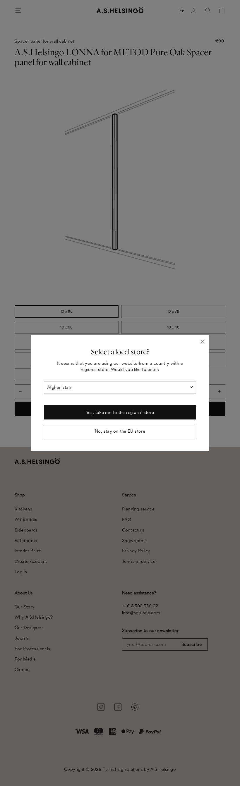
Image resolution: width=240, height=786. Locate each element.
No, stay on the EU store (120, 431)
